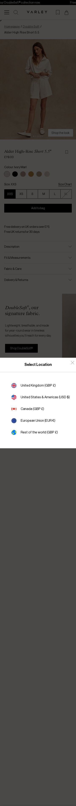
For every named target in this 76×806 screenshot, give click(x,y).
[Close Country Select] (72, 362)
